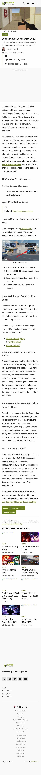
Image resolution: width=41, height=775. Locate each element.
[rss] (4, 679)
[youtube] (25, 679)
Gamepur (20, 717)
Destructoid (20, 732)
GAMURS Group (35, 761)
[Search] (24, 3)
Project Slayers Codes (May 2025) (29, 594)
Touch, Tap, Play (20, 747)
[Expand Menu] (33, 3)
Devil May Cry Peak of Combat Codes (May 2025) (10, 596)
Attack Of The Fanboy (20, 720)
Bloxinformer (20, 753)
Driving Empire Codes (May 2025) (29, 571)
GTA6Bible (20, 756)
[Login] (37, 3)
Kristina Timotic (8, 552)
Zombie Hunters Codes (23, 211)
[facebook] (20, 679)
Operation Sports (20, 741)
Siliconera (20, 726)
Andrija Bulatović (27, 576)
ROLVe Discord (13, 345)
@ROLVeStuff (15, 342)
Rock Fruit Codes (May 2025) (29, 620)
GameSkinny (20, 738)
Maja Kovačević (26, 599)
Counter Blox (26, 229)
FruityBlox (20, 750)
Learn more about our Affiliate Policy (12, 524)
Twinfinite (20, 714)
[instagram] (9, 679)
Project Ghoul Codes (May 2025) (10, 620)
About (4, 688)
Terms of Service (7, 691)
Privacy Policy (6, 694)
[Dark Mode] (28, 3)
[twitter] (14, 679)
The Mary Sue (20, 744)
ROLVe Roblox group (15, 338)
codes (11, 164)
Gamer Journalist (20, 735)
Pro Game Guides (20, 711)
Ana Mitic (5, 602)
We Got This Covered (21, 729)
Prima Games (20, 723)
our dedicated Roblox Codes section (19, 502)
